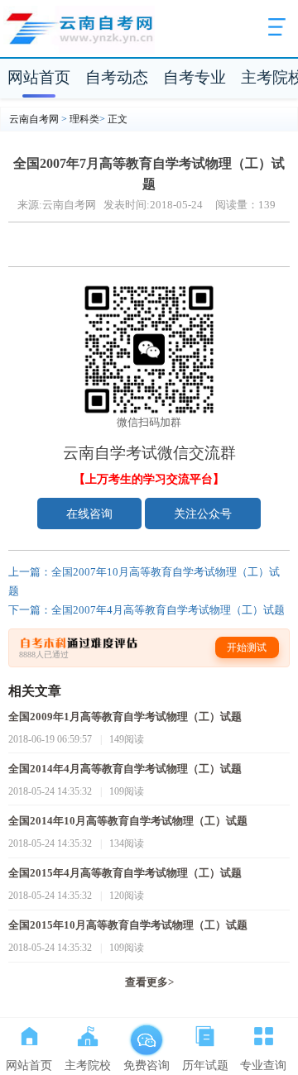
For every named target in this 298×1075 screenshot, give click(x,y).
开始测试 (247, 647)
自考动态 (116, 77)
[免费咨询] (146, 1033)
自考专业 (194, 77)
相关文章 (34, 691)
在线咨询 (89, 513)
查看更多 (149, 982)
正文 (117, 119)
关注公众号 (203, 513)
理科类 (84, 119)
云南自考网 (34, 119)
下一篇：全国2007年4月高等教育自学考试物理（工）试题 (146, 610)
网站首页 (38, 77)
